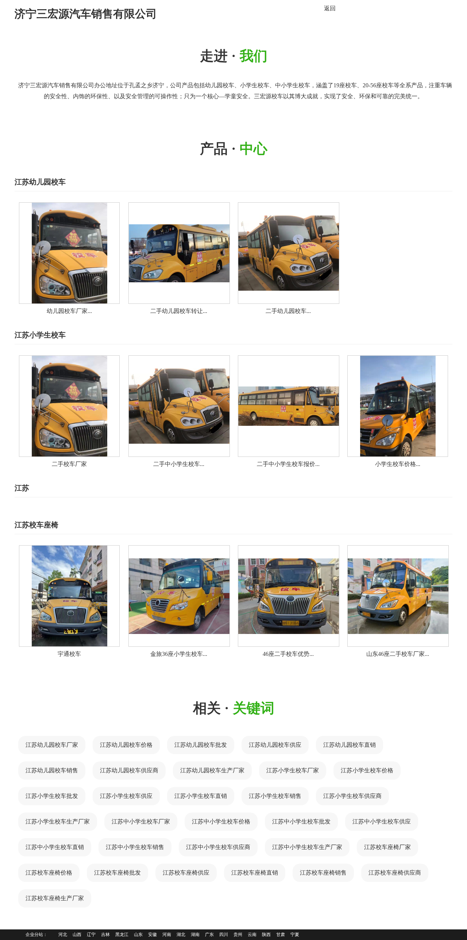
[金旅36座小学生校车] (179, 596)
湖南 (195, 934)
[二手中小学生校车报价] (288, 406)
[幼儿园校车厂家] (69, 253)
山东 (138, 934)
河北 (62, 934)
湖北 (181, 934)
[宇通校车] (69, 596)
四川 (223, 934)
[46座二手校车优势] (288, 596)
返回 (330, 8)
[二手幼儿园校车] (288, 253)
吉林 (105, 934)
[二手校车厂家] (69, 406)
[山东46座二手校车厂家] (398, 596)
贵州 (238, 934)
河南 (166, 934)
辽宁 (91, 934)
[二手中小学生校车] (179, 406)
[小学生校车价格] (397, 406)
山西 (77, 934)
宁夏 (294, 934)
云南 (252, 934)
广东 (209, 934)
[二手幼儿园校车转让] (179, 253)
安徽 (152, 934)
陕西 (266, 934)
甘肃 (280, 934)
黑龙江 (121, 934)
